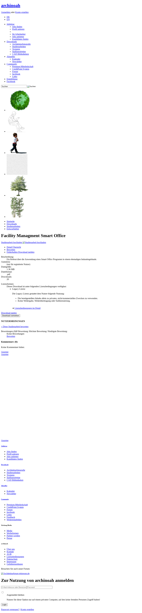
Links (14, 76)
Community (12, 64)
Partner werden (13, 536)
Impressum (11, 561)
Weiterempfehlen (14, 519)
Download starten (9, 313)
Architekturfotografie (21, 44)
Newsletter (17, 61)
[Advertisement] (12, 397)
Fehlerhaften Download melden (20, 252)
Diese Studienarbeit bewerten (14, 326)
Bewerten (11, 249)
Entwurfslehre (13, 229)
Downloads (12, 41)
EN (8, 19)
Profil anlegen (18, 29)
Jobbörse (10, 24)
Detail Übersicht (14, 247)
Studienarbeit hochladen (12, 242)
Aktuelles (11, 56)
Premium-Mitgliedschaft (22, 66)
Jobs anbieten (18, 36)
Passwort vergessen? (10, 609)
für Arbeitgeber (19, 34)
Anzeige (4, 352)
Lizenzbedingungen (15, 556)
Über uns (11, 549)
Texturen (16, 49)
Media (9, 531)
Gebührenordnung (15, 564)
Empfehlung (12, 79)
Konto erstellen (22, 12)
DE (8, 17)
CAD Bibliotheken (20, 54)
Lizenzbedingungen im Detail (27, 308)
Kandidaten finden (20, 39)
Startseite (11, 221)
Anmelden (6, 12)
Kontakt (10, 551)
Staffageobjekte (19, 51)
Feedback (11, 517)
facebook (16, 74)
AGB (9, 554)
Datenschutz (12, 559)
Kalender (16, 59)
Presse (9, 538)
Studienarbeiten (19, 46)
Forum (15, 71)
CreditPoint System (20, 69)
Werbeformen (13, 533)
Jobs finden (17, 26)
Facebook (11, 81)
